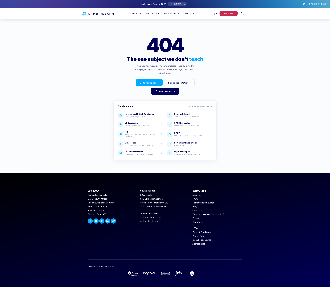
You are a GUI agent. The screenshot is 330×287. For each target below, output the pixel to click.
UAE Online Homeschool (151, 198)
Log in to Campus (166, 91)
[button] (136, 13)
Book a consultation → (179, 82)
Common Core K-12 (97, 214)
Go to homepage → (149, 82)
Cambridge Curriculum (98, 195)
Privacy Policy (199, 236)
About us (196, 195)
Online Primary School (150, 217)
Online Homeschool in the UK (154, 202)
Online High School (149, 221)
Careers (196, 218)
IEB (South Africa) (96, 210)
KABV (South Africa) (97, 206)
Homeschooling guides (203, 202)
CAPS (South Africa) (97, 198)
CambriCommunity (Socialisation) (208, 214)
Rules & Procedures (201, 239)
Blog (194, 206)
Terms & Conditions (201, 232)
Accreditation (198, 243)
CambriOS (197, 210)
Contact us (197, 222)
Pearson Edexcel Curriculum (101, 202)
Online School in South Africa (154, 206)
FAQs (195, 198)
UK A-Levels (146, 195)
